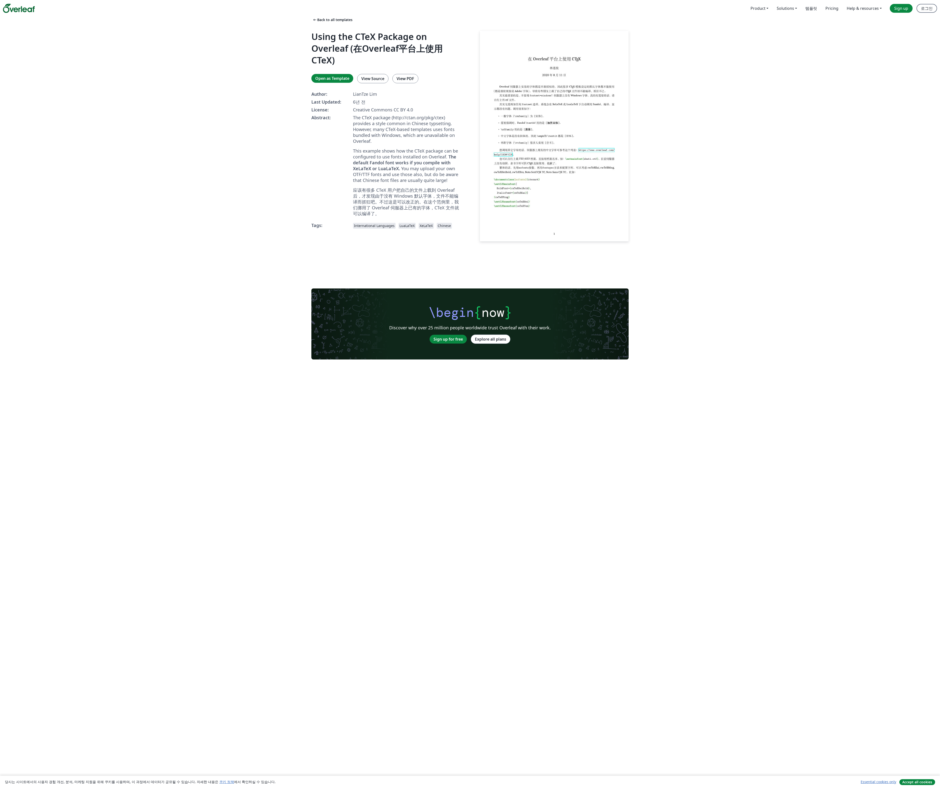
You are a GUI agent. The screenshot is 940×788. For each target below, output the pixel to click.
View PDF (405, 78)
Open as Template (332, 78)
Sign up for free (448, 339)
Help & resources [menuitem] (863, 8)
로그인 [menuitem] (927, 8)
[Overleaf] (19, 8)
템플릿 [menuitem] (811, 8)
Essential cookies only (878, 781)
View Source (372, 78)
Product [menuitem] (758, 8)
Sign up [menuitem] (901, 8)
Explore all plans (490, 339)
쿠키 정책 (226, 781)
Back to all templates (332, 19)
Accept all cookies (917, 782)
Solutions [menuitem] (785, 8)
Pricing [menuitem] (831, 8)
